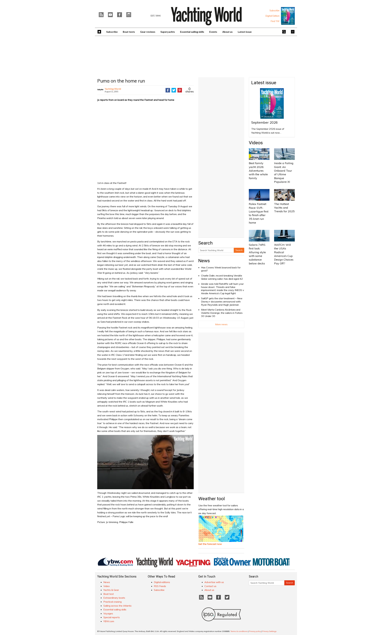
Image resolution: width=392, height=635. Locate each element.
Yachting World (113, 88)
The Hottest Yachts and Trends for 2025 (284, 207)
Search (239, 250)
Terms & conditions (239, 631)
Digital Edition (272, 16)
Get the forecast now (210, 543)
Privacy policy (255, 631)
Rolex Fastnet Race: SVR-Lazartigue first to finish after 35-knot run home (258, 213)
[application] (145, 462)
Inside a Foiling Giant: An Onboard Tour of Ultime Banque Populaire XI (283, 172)
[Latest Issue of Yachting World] (288, 16)
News (204, 260)
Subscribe (274, 10)
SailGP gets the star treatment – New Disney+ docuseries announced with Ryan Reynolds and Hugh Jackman (221, 301)
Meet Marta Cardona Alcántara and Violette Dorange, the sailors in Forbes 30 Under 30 (222, 313)
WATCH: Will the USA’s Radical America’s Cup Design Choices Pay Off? (283, 254)
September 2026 (264, 122)
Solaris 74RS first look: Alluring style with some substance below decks (257, 254)
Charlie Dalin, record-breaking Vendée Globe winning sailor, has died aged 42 (222, 277)
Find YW (275, 21)
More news (221, 324)
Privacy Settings (269, 631)
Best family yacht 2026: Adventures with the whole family (258, 170)
